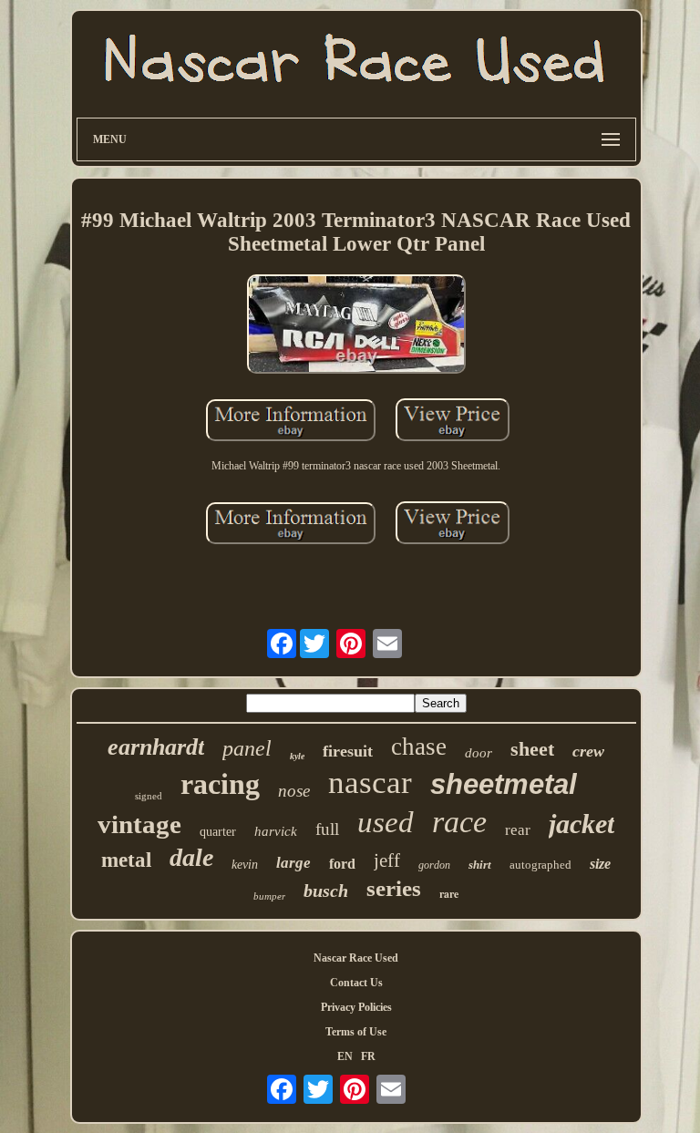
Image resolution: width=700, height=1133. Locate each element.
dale (191, 857)
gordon (434, 865)
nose (294, 790)
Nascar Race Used (356, 958)
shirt (479, 864)
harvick (275, 831)
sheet (532, 748)
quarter (218, 832)
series (393, 888)
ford (342, 863)
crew (588, 751)
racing (220, 783)
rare (448, 893)
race (459, 822)
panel (247, 748)
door (478, 753)
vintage (139, 824)
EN (345, 1056)
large (293, 862)
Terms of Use (355, 1031)
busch (326, 891)
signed (148, 795)
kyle (297, 756)
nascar (370, 782)
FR (368, 1056)
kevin (245, 864)
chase (419, 746)
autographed (540, 864)
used (385, 822)
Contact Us (356, 982)
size (600, 863)
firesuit (348, 751)
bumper (269, 896)
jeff (387, 860)
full (327, 829)
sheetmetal (503, 784)
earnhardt (156, 747)
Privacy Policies (356, 1007)
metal (126, 860)
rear (517, 830)
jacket (581, 824)
